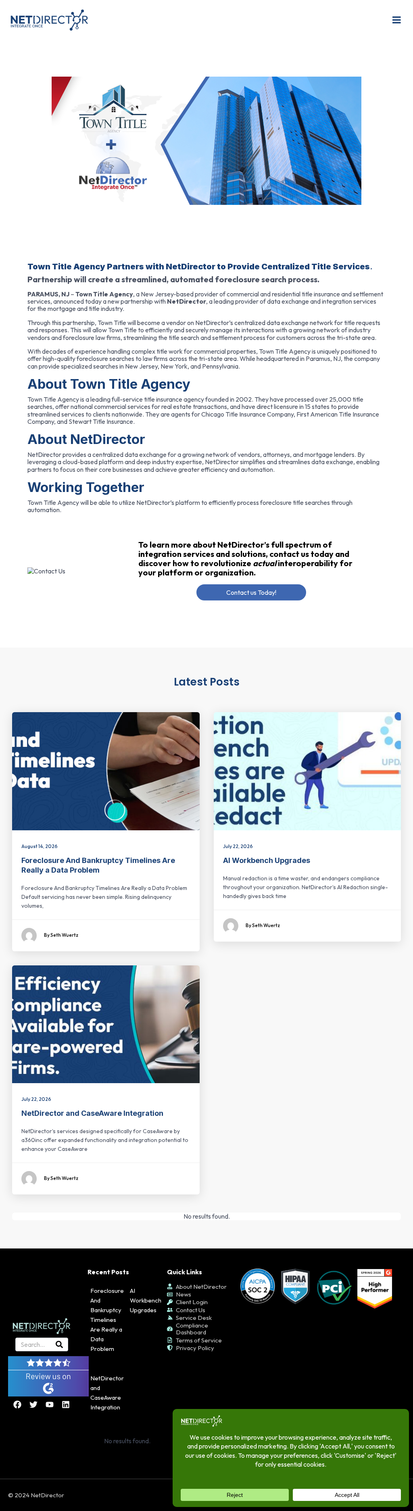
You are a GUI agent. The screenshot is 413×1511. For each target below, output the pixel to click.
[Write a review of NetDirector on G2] (48, 1375)
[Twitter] (33, 1404)
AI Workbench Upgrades (266, 860)
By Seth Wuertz (61, 935)
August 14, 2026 (39, 846)
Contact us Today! (251, 592)
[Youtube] (50, 1404)
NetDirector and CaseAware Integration (92, 1113)
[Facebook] (17, 1404)
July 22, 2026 (238, 846)
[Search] (59, 1344)
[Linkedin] (66, 1404)
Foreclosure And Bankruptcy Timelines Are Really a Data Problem (107, 1320)
